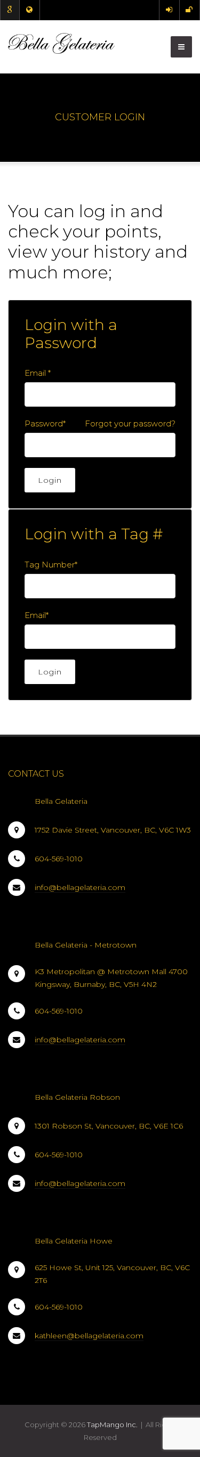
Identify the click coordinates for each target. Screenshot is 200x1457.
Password (44, 423)
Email (35, 373)
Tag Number (51, 564)
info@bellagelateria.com (80, 887)
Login (50, 480)
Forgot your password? (130, 423)
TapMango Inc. (112, 1424)
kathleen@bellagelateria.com (89, 1335)
